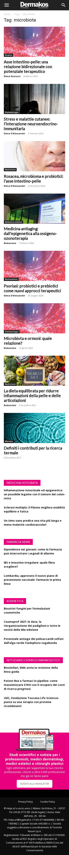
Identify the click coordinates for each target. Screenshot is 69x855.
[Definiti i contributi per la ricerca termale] (34, 428)
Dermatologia (11, 112)
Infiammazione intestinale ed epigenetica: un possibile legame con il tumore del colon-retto (34, 494)
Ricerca (8, 55)
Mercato (9, 441)
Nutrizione (10, 169)
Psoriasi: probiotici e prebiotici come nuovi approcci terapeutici (32, 288)
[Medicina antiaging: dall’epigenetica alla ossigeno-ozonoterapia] (34, 209)
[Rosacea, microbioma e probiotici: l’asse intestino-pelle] (34, 156)
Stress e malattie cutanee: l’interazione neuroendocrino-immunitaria (31, 124)
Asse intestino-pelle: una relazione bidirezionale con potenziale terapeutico (28, 66)
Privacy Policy (25, 801)
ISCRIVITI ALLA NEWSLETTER (34, 783)
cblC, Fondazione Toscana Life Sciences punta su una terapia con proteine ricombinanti (31, 702)
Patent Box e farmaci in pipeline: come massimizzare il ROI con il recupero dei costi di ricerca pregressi (34, 685)
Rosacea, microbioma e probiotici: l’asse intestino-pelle (33, 178)
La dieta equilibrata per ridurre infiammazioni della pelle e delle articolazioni (32, 395)
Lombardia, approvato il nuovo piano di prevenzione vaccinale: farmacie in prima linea (32, 580)
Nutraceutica (11, 279)
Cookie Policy (47, 801)
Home (7, 14)
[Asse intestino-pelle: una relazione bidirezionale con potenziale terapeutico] (34, 42)
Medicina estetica (13, 222)
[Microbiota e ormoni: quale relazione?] (34, 318)
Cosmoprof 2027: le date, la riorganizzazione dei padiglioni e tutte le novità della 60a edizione (32, 625)
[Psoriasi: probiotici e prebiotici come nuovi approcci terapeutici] (34, 266)
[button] (6, 5)
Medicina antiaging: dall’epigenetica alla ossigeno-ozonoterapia (30, 233)
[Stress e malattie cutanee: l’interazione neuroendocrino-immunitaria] (34, 99)
